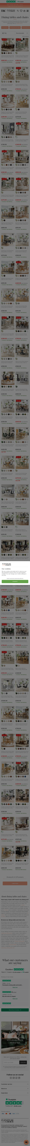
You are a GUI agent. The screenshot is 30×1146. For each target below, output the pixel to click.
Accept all (15, 581)
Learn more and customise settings (15, 578)
